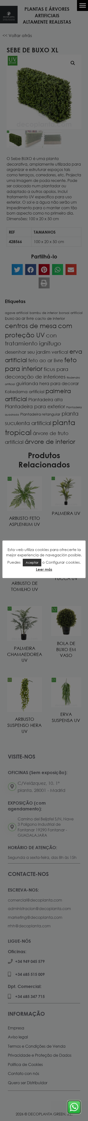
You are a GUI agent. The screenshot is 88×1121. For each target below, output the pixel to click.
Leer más (44, 569)
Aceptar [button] (32, 562)
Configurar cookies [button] (63, 562)
